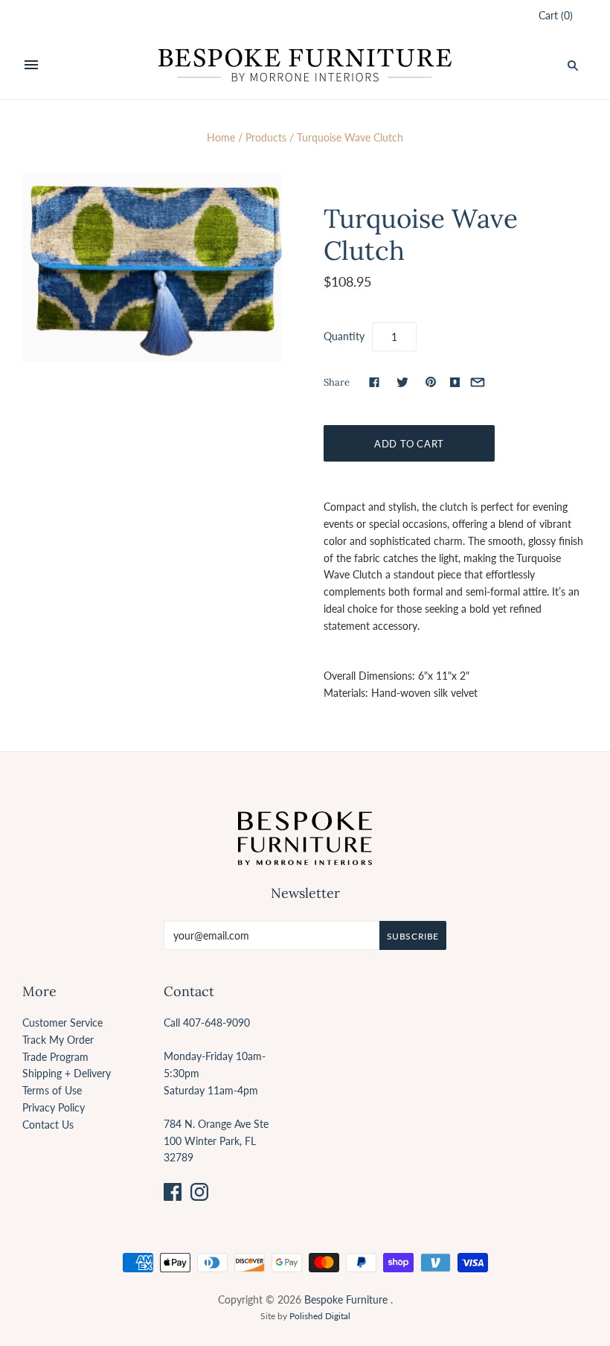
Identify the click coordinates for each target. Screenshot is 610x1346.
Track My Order (58, 1039)
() (556, 15)
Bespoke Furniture (346, 1299)
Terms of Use (52, 1090)
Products (265, 137)
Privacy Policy (53, 1107)
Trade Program (55, 1056)
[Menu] (31, 65)
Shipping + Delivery (66, 1073)
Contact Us (48, 1124)
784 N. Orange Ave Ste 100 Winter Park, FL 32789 (216, 1140)
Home (221, 137)
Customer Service (62, 1022)
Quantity (344, 336)
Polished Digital (319, 1315)
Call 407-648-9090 (207, 1022)
